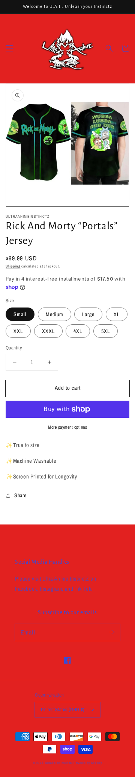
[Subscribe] (112, 632)
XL (117, 314)
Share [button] (20, 495)
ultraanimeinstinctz (58, 763)
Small (20, 314)
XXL (18, 331)
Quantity (14, 348)
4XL (78, 331)
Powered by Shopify (88, 763)
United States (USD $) (62, 709)
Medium (54, 314)
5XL (105, 331)
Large (88, 314)
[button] (9, 48)
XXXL (48, 331)
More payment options (67, 427)
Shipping (13, 266)
